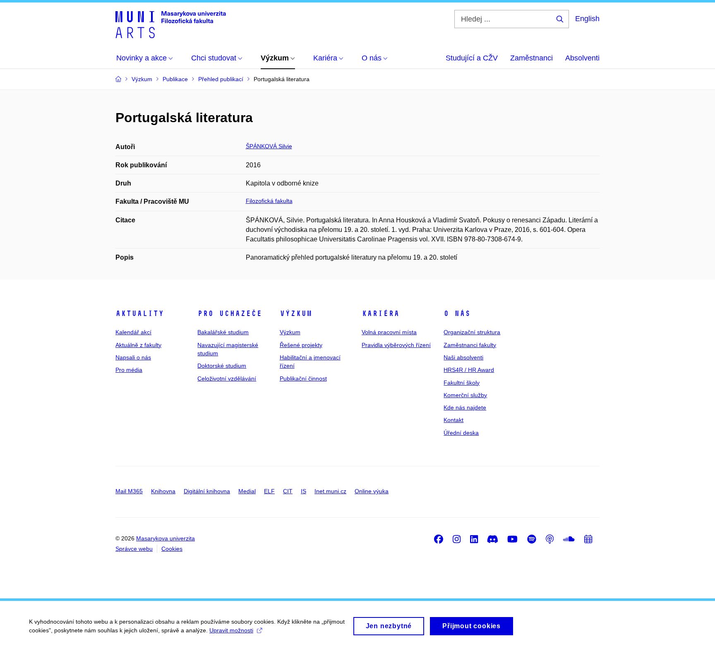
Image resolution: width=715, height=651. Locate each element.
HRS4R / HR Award (469, 369)
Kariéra (380, 313)
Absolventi (582, 58)
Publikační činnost (303, 378)
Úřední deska (461, 432)
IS (303, 491)
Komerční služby (465, 395)
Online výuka (372, 491)
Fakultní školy (462, 382)
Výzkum (296, 313)
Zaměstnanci (531, 58)
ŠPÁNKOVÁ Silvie (269, 146)
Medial (247, 491)
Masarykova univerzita (165, 538)
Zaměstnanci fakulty (470, 345)
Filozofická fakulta (269, 201)
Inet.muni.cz (330, 491)
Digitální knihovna (207, 491)
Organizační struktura (472, 332)
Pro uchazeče (229, 313)
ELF (269, 491)
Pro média (128, 369)
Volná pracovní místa (389, 332)
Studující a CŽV (472, 58)
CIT (288, 491)
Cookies (171, 548)
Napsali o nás (133, 357)
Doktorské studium (221, 365)
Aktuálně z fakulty (138, 345)
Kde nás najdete (465, 407)
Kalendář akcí (133, 332)
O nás (457, 313)
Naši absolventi (463, 357)
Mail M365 (129, 491)
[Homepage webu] (170, 24)
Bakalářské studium (223, 332)
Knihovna (163, 491)
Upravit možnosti (231, 630)
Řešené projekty (301, 345)
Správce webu (134, 548)
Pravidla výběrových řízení (396, 345)
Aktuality (139, 313)
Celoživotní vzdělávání (226, 378)
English (587, 18)
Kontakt (453, 420)
